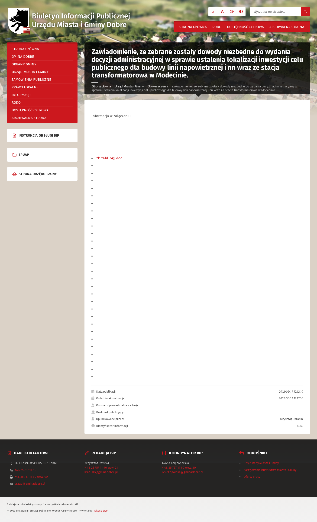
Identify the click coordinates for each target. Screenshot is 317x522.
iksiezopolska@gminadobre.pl (182, 472)
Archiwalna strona (286, 27)
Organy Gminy (24, 64)
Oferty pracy (252, 476)
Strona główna (193, 27)
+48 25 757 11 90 (25, 470)
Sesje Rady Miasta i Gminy (261, 463)
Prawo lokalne (25, 87)
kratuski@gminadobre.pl (101, 472)
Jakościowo (101, 510)
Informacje (21, 95)
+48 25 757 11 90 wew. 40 (31, 476)
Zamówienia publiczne (31, 79)
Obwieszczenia (158, 86)
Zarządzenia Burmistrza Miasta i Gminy (270, 470)
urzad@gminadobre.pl (30, 483)
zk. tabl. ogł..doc (109, 158)
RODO (216, 27)
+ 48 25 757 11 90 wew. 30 (179, 467)
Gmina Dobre (23, 56)
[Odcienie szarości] (241, 11)
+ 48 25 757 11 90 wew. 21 (101, 467)
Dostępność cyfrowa (245, 27)
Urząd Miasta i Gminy (129, 86)
